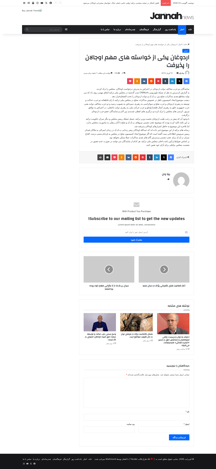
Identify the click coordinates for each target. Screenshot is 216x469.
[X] (179, 81)
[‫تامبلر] (165, 81)
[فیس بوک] (186, 81)
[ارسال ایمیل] (177, 73)
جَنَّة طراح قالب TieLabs (140, 459)
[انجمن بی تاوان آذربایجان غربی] (172, 15)
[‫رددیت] (151, 81)
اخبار (182, 29)
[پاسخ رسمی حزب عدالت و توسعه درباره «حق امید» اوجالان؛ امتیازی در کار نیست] (100, 322)
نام (187, 411)
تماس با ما (105, 29)
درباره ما (117, 29)
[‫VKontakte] (144, 81)
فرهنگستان (144, 29)
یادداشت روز (170, 29)
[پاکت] (130, 81)
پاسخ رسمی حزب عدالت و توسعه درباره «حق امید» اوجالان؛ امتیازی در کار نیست (100, 337)
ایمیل (186, 424)
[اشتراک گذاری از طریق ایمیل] (107, 157)
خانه (190, 29)
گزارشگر (157, 29)
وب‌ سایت (130, 424)
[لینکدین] (172, 81)
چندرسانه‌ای (130, 29)
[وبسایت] (168, 179)
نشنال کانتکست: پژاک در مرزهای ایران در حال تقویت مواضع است (137, 335)
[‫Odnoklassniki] (137, 81)
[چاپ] (100, 157)
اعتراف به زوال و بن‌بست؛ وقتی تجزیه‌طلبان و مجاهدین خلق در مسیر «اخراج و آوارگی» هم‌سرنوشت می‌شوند (173, 341)
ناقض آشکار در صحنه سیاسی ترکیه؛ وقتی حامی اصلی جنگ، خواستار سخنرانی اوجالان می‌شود (121, 3)
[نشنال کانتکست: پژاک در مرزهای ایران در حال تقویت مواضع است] (136, 322)
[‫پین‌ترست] (158, 81)
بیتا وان (181, 73)
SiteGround (111, 459)
